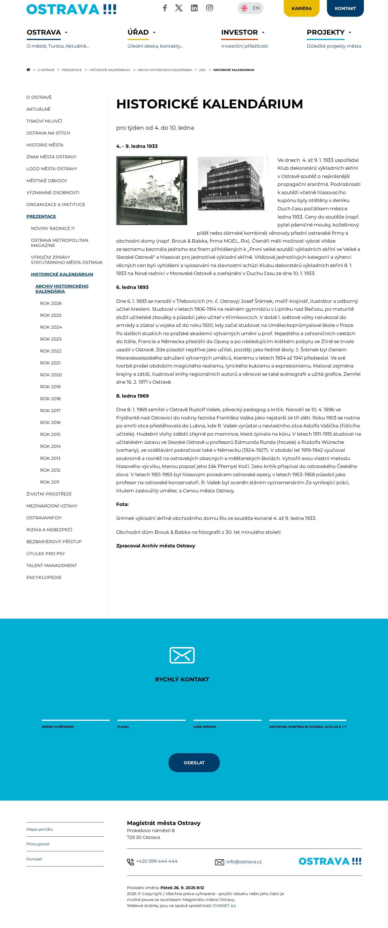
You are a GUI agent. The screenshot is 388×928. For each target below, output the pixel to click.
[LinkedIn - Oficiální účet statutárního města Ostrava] (194, 9)
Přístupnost (38, 844)
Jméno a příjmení (58, 727)
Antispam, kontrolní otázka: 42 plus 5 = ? (307, 727)
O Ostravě (46, 70)
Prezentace (72, 70)
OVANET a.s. (225, 905)
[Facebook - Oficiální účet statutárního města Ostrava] (164, 9)
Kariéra (302, 8)
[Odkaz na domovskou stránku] (28, 69)
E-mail (123, 727)
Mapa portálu (39, 829)
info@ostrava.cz (244, 861)
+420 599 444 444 (157, 861)
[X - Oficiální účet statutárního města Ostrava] (179, 9)
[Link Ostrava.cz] (330, 862)
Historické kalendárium (109, 70)
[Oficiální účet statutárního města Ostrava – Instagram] (210, 9)
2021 (202, 70)
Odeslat (194, 762)
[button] (57, 39)
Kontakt (34, 859)
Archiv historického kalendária (165, 70)
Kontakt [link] (345, 8)
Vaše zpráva (204, 727)
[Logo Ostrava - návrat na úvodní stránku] (71, 14)
